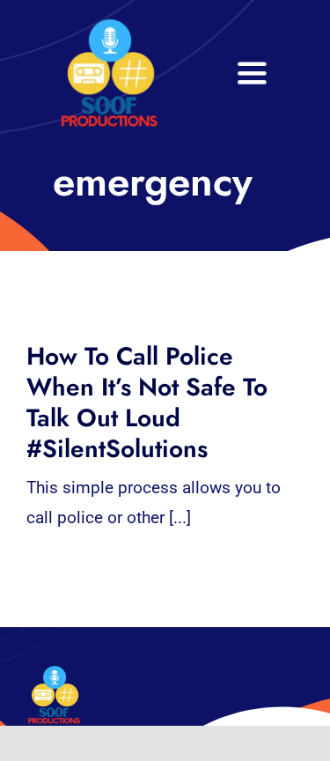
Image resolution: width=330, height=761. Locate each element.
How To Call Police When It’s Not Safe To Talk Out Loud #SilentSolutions (147, 402)
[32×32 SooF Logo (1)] (109, 26)
